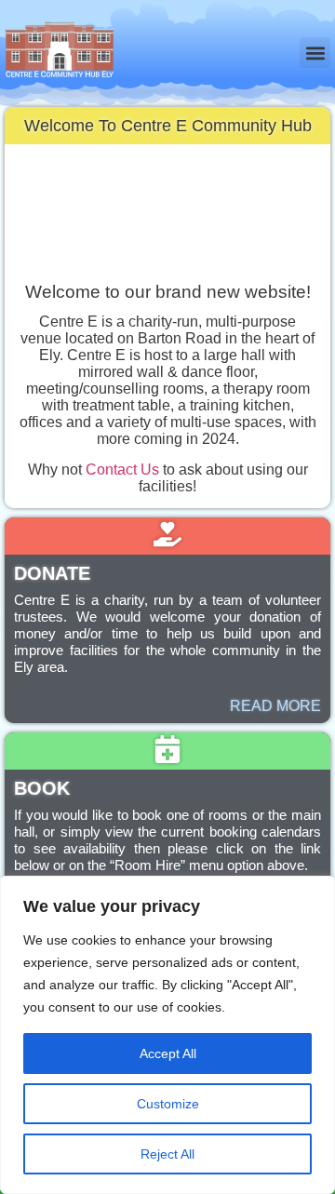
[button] (315, 52)
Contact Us (122, 469)
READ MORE (275, 706)
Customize (168, 1103)
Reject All (167, 1154)
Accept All (168, 1053)
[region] (167, 1035)
